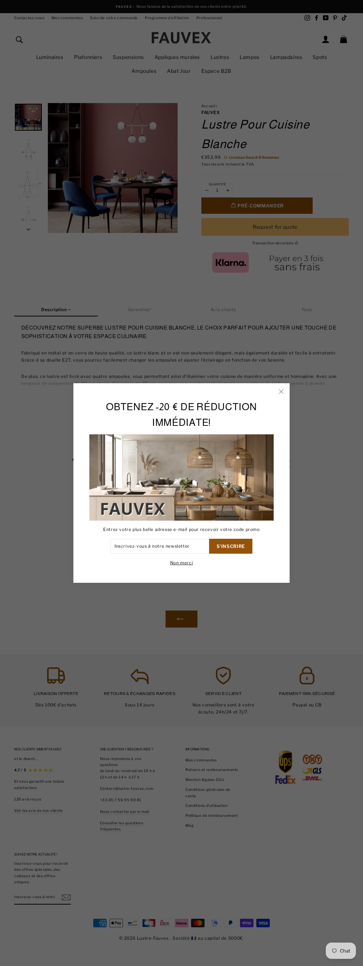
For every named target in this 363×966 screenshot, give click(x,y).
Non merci (181, 562)
